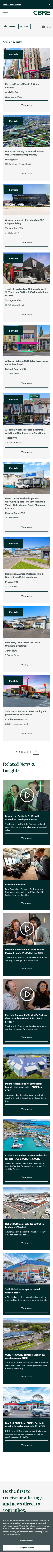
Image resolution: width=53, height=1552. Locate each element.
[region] (26, 1532)
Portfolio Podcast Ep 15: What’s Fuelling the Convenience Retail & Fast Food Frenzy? (26, 1018)
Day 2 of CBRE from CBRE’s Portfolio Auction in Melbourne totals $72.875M (25, 1424)
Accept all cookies (26, 1547)
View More (26, 104)
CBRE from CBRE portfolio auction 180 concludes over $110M (25, 1356)
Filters (11, 26)
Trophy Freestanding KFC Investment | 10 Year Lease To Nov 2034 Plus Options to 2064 (26, 292)
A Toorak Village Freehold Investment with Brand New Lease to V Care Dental (25, 431)
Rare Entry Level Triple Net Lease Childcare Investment (22, 644)
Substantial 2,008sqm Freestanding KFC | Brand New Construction (26, 713)
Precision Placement (15, 884)
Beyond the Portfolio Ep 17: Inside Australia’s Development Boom (22, 817)
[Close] (49, 1516)
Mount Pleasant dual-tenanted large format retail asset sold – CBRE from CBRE (24, 1087)
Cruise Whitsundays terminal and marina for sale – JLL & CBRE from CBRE (26, 1157)
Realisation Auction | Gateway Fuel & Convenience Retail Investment (24, 575)
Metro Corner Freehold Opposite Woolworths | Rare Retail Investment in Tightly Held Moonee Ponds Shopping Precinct (25, 503)
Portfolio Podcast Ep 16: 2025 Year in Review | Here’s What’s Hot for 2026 (24, 951)
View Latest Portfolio (12, 4)
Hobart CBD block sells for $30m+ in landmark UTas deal (24, 1225)
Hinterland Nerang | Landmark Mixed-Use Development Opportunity (24, 153)
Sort (26, 26)
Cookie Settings (26, 1540)
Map (49, 26)
